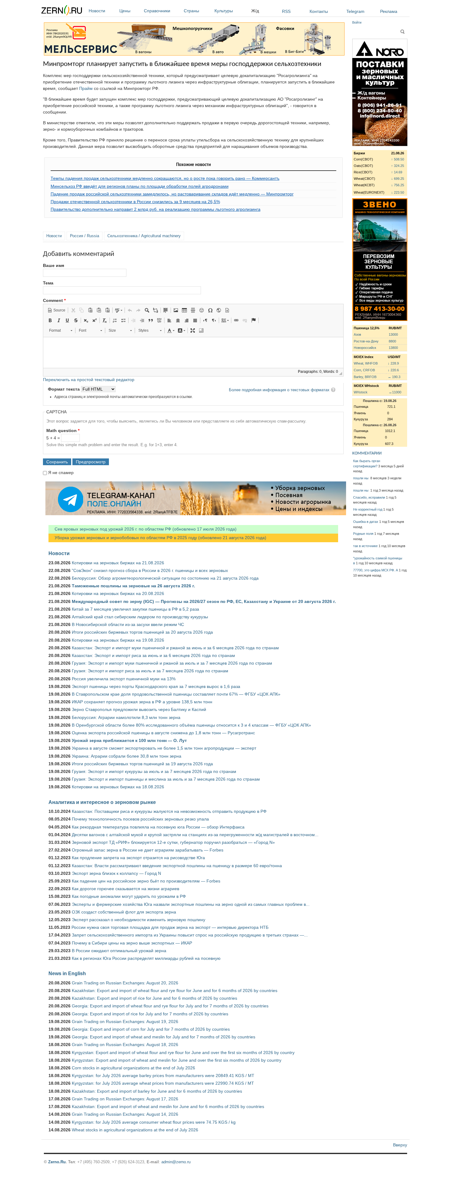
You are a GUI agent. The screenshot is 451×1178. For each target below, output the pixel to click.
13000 (393, 334)
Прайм (86, 88)
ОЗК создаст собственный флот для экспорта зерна (124, 912)
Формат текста (64, 389)
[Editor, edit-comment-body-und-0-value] (193, 352)
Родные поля (363, 533)
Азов (357, 334)
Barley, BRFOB (365, 377)
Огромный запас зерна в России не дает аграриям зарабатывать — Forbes (147, 850)
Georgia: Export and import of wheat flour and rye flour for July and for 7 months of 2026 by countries (170, 1005)
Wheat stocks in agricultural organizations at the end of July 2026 (135, 1129)
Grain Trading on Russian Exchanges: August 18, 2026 (125, 1044)
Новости (97, 11)
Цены (124, 11)
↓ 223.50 (397, 192)
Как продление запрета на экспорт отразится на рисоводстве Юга (138, 857)
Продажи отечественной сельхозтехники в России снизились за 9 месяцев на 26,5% (135, 201)
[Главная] (61, 11)
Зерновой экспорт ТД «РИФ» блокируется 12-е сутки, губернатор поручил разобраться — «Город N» (173, 842)
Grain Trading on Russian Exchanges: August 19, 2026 (125, 1021)
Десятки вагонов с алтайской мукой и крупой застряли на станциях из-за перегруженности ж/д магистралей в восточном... (195, 834)
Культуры (223, 11)
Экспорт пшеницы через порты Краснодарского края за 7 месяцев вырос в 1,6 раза (156, 686)
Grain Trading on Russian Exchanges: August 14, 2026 (125, 1114)
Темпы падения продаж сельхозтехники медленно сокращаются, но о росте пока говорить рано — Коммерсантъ (165, 178)
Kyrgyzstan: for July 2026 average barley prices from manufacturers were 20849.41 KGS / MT (163, 1075)
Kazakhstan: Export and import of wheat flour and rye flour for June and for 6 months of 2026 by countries (174, 990)
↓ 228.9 (393, 363)
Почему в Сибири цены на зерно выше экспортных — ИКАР (132, 942)
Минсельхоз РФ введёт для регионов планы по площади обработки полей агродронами (140, 186)
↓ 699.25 (397, 178)
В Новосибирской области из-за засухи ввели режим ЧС (128, 624)
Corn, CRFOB (364, 370)
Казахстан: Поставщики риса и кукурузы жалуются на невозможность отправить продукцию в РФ (169, 811)
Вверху (400, 1144)
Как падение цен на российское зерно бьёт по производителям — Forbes (146, 881)
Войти (356, 22)
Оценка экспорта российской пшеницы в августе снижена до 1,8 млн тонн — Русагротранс (163, 732)
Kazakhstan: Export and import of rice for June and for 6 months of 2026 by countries (154, 998)
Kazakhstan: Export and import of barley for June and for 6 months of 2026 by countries (157, 1091)
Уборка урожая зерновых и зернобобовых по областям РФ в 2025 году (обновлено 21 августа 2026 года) (157, 537)
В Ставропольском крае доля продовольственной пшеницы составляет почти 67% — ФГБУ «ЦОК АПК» (176, 694)
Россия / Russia (84, 236)
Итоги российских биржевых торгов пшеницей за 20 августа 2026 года (142, 632)
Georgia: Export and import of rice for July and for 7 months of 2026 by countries (150, 1013)
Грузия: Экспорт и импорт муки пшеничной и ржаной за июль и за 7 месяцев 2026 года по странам (172, 663)
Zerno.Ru (57, 1162)
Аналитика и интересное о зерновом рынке (102, 802)
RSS (286, 11)
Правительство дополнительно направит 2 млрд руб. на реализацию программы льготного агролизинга (155, 209)
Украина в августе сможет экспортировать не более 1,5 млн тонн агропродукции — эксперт (164, 748)
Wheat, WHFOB (366, 363)
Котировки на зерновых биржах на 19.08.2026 (118, 640)
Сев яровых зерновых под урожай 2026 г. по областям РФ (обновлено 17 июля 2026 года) (142, 529)
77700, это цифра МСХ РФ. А (375, 570)
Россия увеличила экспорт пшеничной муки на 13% (123, 678)
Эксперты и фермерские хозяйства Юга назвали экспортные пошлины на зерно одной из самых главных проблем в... (191, 904)
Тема (48, 282)
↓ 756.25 (397, 185)
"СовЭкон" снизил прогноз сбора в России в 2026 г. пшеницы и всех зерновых (150, 570)
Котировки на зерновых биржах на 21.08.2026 (118, 562)
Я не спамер (61, 472)
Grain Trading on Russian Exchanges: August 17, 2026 (125, 1098)
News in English (67, 973)
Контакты (319, 11)
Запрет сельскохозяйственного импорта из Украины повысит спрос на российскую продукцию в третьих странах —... (190, 935)
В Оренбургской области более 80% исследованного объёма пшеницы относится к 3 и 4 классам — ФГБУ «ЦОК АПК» (191, 725)
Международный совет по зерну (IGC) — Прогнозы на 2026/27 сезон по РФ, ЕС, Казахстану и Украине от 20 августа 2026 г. (204, 601)
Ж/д (255, 11)
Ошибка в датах (365, 521)
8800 (392, 341)
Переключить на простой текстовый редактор (88, 379)
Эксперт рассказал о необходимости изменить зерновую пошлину (138, 919)
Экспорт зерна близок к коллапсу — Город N (116, 873)
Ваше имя (53, 265)
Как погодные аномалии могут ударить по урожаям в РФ (129, 896)
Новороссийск (365, 348)
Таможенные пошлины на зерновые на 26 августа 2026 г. (133, 585)
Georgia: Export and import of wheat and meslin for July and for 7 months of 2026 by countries (163, 1036)
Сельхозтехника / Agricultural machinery (144, 236)
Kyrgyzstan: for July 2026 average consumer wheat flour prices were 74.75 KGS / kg (154, 1122)
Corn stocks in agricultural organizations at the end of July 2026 (133, 1067)
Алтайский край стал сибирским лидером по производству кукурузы (140, 616)
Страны (191, 11)
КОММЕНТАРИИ (367, 453)
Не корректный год (367, 509)
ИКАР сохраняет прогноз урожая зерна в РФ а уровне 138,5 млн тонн (142, 701)
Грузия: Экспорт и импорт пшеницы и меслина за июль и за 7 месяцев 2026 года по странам (166, 779)
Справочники (157, 11)
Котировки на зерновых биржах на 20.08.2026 (118, 593)
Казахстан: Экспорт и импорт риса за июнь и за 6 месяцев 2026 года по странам (153, 655)
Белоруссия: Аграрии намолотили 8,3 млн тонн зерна (126, 717)
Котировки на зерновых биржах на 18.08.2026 (118, 786)
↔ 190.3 (394, 377)
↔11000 (395, 392)
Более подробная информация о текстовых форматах (279, 390)
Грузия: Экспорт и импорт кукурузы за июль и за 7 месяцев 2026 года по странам (154, 771)
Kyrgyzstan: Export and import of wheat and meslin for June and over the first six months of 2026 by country (176, 1060)
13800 (393, 348)
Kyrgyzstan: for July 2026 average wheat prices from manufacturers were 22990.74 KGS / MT (163, 1083)
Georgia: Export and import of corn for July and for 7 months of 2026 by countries (151, 1029)
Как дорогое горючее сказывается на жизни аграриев (125, 888)
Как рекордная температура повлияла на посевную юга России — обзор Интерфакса (158, 827)
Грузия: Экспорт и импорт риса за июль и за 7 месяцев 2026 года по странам (150, 670)
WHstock (361, 392)
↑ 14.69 (396, 172)
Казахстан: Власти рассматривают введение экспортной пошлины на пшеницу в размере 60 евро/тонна (177, 865)
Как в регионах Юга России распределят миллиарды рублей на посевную (146, 958)
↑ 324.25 (397, 166)
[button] (56, 310)
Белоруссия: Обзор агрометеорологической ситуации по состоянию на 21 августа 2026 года (165, 578)
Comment (54, 300)
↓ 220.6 (393, 370)
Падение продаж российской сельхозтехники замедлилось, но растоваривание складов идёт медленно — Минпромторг (172, 193)
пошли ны (361, 478)
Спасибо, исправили (369, 497)
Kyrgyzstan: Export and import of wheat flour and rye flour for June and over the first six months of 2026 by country (183, 1052)
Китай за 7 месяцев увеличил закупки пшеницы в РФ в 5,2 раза (135, 609)
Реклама (388, 11)
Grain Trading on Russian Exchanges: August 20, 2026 (125, 982)
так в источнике (365, 546)
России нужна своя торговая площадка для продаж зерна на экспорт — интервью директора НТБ (169, 927)
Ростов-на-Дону (366, 341)
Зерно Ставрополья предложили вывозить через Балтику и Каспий (139, 709)
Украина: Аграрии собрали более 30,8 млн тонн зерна (126, 756)
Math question (62, 430)
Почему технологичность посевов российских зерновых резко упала (140, 819)
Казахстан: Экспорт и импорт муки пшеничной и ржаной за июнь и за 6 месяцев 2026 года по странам (175, 647)
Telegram (355, 11)
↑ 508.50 (397, 159)
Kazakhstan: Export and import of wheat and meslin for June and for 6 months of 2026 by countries (168, 1106)
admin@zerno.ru (176, 1162)
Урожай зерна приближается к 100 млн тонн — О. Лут (129, 740)
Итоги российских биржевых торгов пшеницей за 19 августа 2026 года (142, 763)
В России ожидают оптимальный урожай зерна (119, 950)
